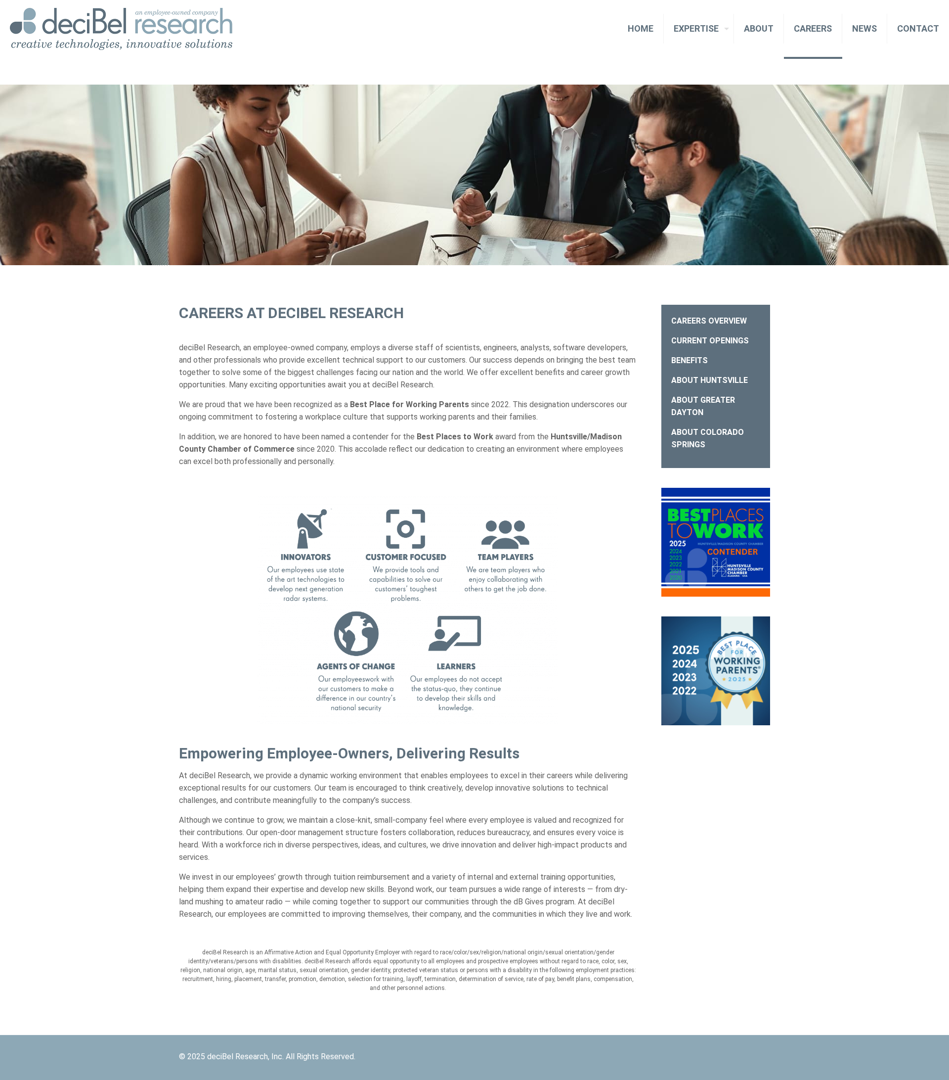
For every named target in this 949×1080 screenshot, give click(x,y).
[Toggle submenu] (699, 70)
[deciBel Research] (121, 28)
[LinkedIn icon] (748, 1056)
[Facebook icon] (738, 1056)
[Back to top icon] (766, 1052)
